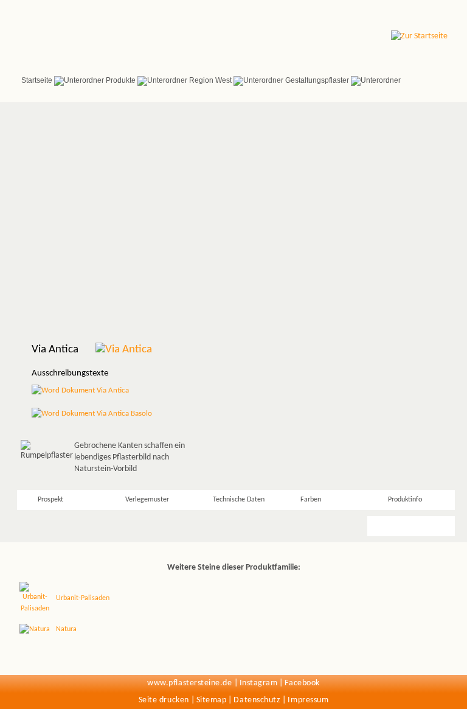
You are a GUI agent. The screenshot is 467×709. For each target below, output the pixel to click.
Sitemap (211, 700)
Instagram (259, 683)
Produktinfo (405, 499)
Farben (310, 499)
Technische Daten (239, 499)
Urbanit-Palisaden (82, 598)
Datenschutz (257, 700)
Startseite (36, 80)
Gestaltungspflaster (317, 80)
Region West (210, 80)
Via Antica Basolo (123, 413)
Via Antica (112, 390)
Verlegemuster (147, 499)
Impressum (308, 700)
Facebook (302, 683)
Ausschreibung (409, 525)
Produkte (121, 80)
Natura (66, 629)
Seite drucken (164, 700)
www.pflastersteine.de (189, 683)
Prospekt (50, 499)
